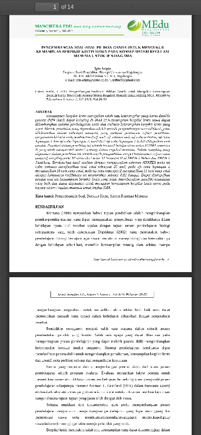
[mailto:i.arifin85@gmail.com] (125, 80)
